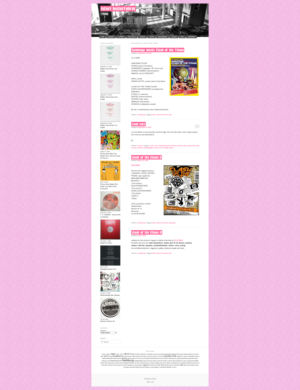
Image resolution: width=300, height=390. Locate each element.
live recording (163, 148)
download (105, 358)
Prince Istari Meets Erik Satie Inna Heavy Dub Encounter (109, 186)
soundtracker (176, 365)
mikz (170, 115)
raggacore (146, 365)
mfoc (161, 363)
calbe (185, 146)
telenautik (132, 367)
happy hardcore (147, 361)
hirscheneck (160, 361)
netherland (189, 363)
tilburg (171, 148)
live (136, 363)
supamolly (172, 223)
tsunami (142, 367)
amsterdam (150, 354)
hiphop (155, 361)
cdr (142, 356)
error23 (133, 148)
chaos (145, 356)
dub (115, 358)
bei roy (194, 354)
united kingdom (154, 367)
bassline (189, 354)
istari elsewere (177, 361)
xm (172, 367)
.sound (151, 37)
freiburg (170, 358)
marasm (152, 363)
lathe (121, 363)
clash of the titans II (147, 232)
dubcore (118, 358)
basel (185, 354)
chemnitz (149, 356)
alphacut (143, 354)
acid (136, 354)
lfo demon (131, 363)
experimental (150, 358)
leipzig (125, 363)
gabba (179, 358)
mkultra (169, 363)
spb (181, 364)
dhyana (197, 356)
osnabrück (104, 365)
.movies (174, 37)
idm (165, 361)
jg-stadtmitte (190, 361)
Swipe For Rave (106, 243)
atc (159, 354)
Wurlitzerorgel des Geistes (110, 295)
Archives (103, 331)
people (119, 365)
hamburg (140, 148)
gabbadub (184, 358)
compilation (191, 356)
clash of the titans (162, 115)
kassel (102, 363)
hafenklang (114, 361)
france (161, 358)
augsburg (163, 354)
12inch (127, 353)
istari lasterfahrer (118, 8)
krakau (156, 148)
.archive (142, 37)
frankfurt (165, 358)
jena (185, 361)
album (139, 354)
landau (118, 363)
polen (125, 365)
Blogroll (111, 356)
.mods (103, 354)
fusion (175, 358)
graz (108, 361)
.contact (121, 37)
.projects (111, 37)
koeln (106, 363)
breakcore (118, 355)
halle (120, 361)
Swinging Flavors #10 (108, 269)
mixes (164, 363)
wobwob (169, 367)
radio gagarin (138, 365)
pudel (129, 365)
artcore (156, 354)
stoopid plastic (190, 365)
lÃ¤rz (113, 363)
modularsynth (175, 363)
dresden (110, 358)
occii (198, 363)
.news (117, 354)
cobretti (185, 356)
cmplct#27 (180, 356)
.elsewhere (191, 37)
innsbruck (169, 361)
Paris (115, 365)
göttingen (104, 361)
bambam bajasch (165, 146)
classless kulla (170, 356)
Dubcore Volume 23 (107, 321)
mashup (156, 363)
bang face (174, 146)
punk (132, 365)
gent (196, 358)
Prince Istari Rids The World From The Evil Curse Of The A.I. (110, 155)
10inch (121, 354)
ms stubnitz (182, 363)
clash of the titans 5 (147, 157)
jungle (196, 361)
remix (155, 365)
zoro (175, 367)
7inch (132, 354)
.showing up (141, 115)
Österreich (110, 365)
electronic (134, 358)
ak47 (156, 146)
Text (182, 37)
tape (128, 367)
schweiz (166, 365)
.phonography (162, 37)
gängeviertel (191, 358)
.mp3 (112, 353)
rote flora (160, 365)
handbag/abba (148, 148)
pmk (122, 365)
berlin (153, 115)
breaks (125, 356)
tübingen (147, 367)
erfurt (139, 358)
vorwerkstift (163, 367)
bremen (129, 356)
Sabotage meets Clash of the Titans (158, 50)
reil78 (152, 365)
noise (195, 363)
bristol (133, 356)
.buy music (131, 37)
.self (102, 37)
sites (170, 365)
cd (140, 356)
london (147, 363)
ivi (182, 361)
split (185, 365)
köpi (170, 253)
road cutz (139, 124)
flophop (156, 358)
